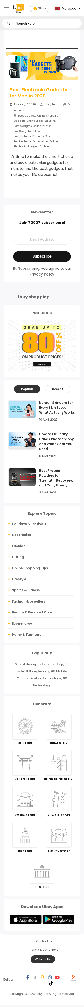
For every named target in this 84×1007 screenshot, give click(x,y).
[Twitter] (35, 977)
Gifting (18, 557)
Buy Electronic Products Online (33, 136)
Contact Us (44, 941)
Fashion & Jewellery (29, 601)
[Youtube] (57, 977)
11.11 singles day (37, 671)
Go (9, 23)
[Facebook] (27, 977)
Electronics (21, 534)
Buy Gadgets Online (27, 131)
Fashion (18, 546)
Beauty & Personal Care (32, 612)
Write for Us (43, 959)
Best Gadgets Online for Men (33, 126)
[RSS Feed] (73, 977)
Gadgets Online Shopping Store (34, 121)
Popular (27, 389)
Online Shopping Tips (30, 568)
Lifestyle (19, 579)
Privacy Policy (42, 274)
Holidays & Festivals (29, 523)
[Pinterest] (42, 977)
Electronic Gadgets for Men (32, 146)
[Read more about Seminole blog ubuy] (18, 8)
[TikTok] (51, 983)
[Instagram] (50, 977)
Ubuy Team (52, 104)
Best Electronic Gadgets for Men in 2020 (38, 93)
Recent (57, 389)
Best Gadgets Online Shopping (38, 115)
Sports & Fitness (26, 590)
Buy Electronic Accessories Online (36, 141)
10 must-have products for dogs (38, 664)
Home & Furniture (27, 634)
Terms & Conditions (44, 950)
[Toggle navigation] (6, 8)
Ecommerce (22, 623)
